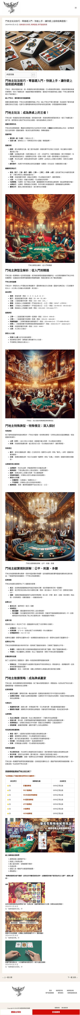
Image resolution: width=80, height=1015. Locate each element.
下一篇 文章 (73, 977)
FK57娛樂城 (27, 790)
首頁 (50, 990)
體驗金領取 (16, 1012)
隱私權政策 (65, 1007)
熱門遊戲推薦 (42, 24)
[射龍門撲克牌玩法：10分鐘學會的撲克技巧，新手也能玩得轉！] (23, 950)
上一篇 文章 (7, 977)
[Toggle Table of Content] (32, 75)
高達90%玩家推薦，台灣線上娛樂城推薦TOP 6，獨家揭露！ (24, 933)
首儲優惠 (56, 1012)
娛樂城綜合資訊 (24, 24)
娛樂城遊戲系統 (72, 993)
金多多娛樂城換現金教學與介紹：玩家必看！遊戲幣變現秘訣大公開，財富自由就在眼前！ (34, 904)
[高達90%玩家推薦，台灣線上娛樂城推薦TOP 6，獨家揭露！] (23, 921)
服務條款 (57, 1007)
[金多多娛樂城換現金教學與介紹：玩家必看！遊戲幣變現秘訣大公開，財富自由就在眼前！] (26, 892)
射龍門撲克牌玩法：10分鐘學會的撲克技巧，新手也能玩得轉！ (25, 962)
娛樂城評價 (59, 990)
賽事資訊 (60, 993)
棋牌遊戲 (34, 24)
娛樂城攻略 (70, 990)
